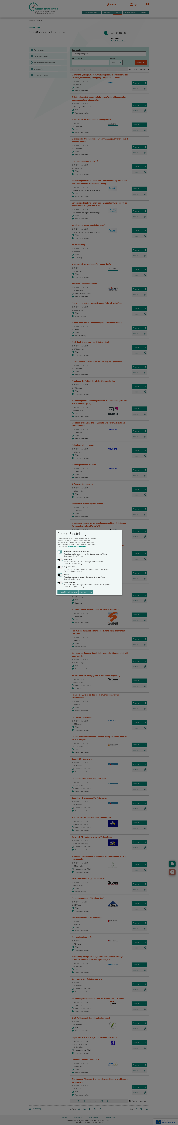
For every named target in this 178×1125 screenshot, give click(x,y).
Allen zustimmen (86, 592)
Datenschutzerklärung (77, 546)
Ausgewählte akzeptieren (68, 592)
